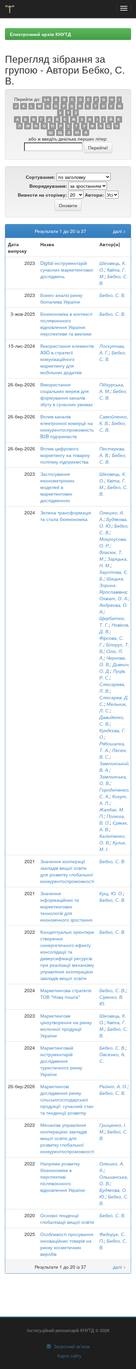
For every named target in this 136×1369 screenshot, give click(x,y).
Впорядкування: (48, 185)
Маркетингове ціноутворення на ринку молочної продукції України (66, 1025)
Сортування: (40, 177)
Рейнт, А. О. (113, 1086)
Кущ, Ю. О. (111, 893)
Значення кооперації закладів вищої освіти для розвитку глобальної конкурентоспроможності (67, 871)
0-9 (46, 99)
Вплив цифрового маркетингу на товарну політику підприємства (65, 455)
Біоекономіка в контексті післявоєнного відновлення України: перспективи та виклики (66, 323)
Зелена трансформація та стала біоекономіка (65, 515)
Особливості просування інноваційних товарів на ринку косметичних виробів (66, 1244)
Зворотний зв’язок (71, 1347)
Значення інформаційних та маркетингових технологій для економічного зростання (66, 906)
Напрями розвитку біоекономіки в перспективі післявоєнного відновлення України (62, 1176)
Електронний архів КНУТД (40, 34)
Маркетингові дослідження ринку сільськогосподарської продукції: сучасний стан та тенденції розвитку (66, 1099)
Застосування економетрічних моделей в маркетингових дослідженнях (57, 487)
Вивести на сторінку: (42, 194)
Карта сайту (69, 1356)
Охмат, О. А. (113, 598)
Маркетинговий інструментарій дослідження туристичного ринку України (61, 1060)
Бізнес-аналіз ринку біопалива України (61, 298)
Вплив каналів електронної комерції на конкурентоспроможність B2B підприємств (67, 426)
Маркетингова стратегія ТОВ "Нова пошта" (65, 993)
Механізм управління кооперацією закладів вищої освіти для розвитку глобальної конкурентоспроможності (67, 1138)
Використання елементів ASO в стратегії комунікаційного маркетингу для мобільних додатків (67, 358)
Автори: (94, 194)
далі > (119, 231)
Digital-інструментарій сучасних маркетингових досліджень (66, 269)
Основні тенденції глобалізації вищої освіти (67, 1218)
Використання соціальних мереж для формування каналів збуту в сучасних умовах (66, 394)
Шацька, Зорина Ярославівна (112, 585)
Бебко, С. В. (112, 295)
